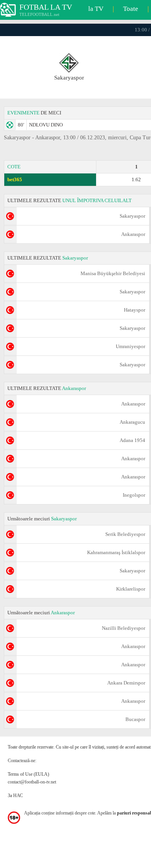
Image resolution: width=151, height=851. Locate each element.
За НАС (15, 795)
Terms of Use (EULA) (28, 774)
